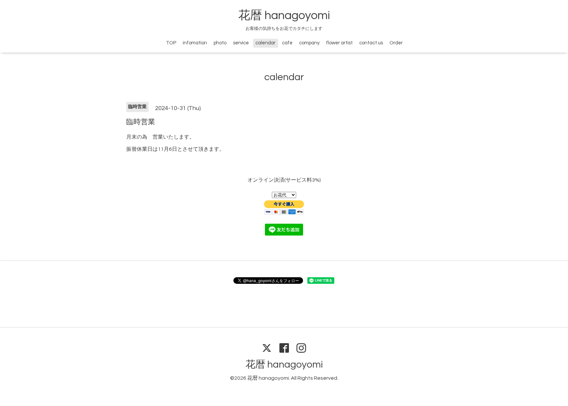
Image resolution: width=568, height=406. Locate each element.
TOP (171, 42)
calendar (265, 42)
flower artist (339, 42)
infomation (195, 42)
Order (396, 42)
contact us (371, 42)
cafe (287, 42)
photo (220, 42)
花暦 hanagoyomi (284, 15)
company (309, 42)
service (241, 42)
